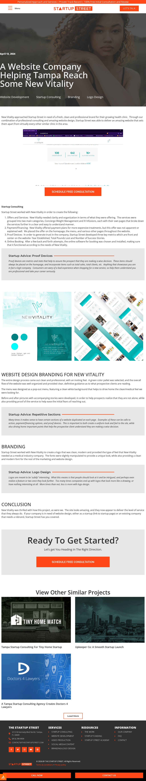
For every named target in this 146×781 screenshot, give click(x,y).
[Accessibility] (3, 777)
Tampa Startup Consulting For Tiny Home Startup (31, 647)
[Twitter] (17, 749)
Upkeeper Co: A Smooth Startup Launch (99, 647)
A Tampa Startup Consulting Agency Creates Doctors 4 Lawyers (34, 705)
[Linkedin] (37, 749)
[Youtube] (31, 749)
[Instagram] (24, 749)
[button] (73, 716)
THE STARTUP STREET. (54, 761)
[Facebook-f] (11, 749)
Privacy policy (60, 764)
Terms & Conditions (44, 764)
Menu (17, 8)
